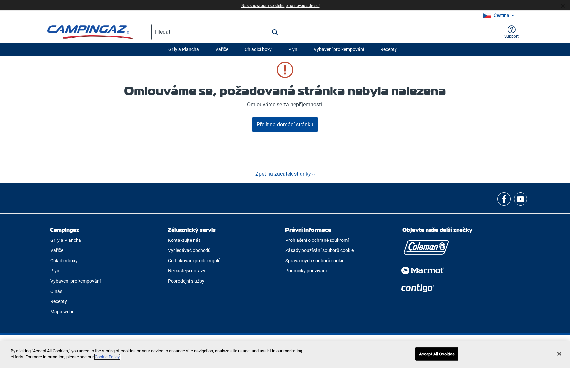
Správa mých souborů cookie (314, 260)
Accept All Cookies (437, 354)
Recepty (388, 49)
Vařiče (221, 49)
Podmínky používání (306, 270)
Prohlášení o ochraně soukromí (317, 240)
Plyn (292, 49)
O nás (56, 291)
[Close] (559, 354)
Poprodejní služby (186, 281)
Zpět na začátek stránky (283, 174)
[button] (511, 32)
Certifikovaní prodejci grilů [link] (194, 260)
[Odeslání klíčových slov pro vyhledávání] (275, 32)
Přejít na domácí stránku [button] (285, 124)
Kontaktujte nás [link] (184, 240)
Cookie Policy (107, 356)
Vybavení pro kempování (339, 49)
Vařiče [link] (56, 250)
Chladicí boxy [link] (64, 260)
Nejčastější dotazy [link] (186, 270)
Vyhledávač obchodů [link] (189, 250)
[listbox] (499, 15)
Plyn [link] (54, 270)
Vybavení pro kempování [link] (75, 281)
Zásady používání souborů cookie (319, 250)
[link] (504, 199)
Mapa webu (62, 311)
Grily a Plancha (183, 49)
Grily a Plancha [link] (65, 240)
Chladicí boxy (258, 49)
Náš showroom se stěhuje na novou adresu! (280, 5)
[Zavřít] (565, 5)
